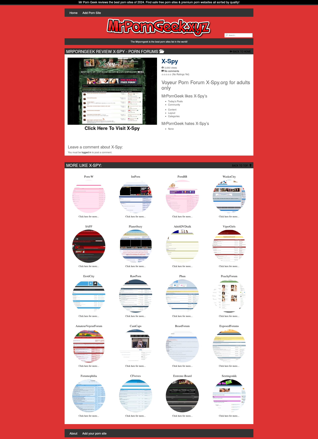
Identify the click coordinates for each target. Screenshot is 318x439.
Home (74, 12)
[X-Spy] (112, 91)
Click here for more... (89, 216)
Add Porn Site (91, 12)
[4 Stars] (168, 75)
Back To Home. (242, 51)
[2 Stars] (164, 75)
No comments (171, 71)
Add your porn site (94, 433)
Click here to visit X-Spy (112, 128)
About (73, 433)
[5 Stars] (170, 75)
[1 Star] (162, 75)
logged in (86, 152)
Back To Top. (240, 165)
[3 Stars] (166, 75)
